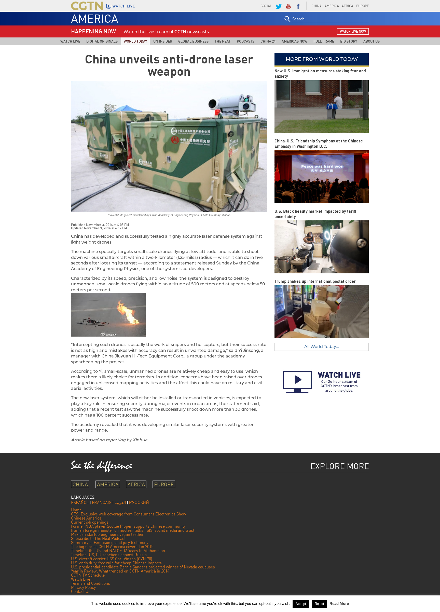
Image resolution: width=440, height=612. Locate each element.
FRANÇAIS (101, 502)
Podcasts (245, 41)
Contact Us (80, 591)
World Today (135, 41)
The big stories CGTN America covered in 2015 (112, 546)
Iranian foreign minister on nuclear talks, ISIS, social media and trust (132, 530)
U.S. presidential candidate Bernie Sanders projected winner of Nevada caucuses (143, 566)
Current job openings (89, 522)
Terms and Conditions (90, 583)
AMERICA (332, 6)
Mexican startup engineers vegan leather (107, 534)
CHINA (317, 6)
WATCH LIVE (124, 6)
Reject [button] (319, 604)
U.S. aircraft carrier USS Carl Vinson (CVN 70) (111, 558)
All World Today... (321, 346)
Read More (339, 603)
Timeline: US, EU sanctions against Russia (109, 554)
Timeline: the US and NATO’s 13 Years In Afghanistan (118, 550)
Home (76, 509)
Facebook (298, 6)
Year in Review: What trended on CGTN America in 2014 (120, 571)
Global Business (193, 41)
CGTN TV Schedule (88, 575)
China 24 (268, 41)
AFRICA (347, 6)
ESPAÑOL (80, 502)
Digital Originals (102, 41)
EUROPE (362, 6)
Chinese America (86, 518)
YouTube (288, 6)
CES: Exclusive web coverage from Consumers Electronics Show (128, 513)
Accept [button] (301, 604)
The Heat (223, 41)
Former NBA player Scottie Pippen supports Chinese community (128, 526)
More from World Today (322, 59)
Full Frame (323, 41)
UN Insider (162, 41)
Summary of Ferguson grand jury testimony (109, 542)
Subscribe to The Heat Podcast (98, 538)
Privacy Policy (83, 587)
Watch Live (70, 41)
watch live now (353, 31)
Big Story (348, 41)
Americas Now (294, 41)
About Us (371, 41)
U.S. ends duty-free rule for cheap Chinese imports (116, 562)
